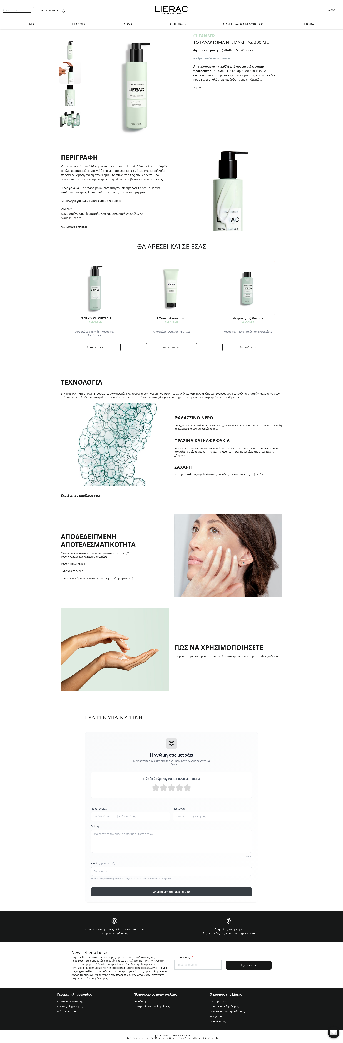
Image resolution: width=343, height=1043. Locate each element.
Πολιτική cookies (67, 1011)
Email (103, 863)
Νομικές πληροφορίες (70, 1006)
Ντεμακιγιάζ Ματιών (247, 318)
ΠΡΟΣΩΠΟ (79, 24)
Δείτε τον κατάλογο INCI (82, 496)
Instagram (216, 1016)
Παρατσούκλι (99, 808)
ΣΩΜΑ (128, 24)
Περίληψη (179, 808)
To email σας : (183, 957)
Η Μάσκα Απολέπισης (171, 318)
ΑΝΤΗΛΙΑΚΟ (178, 24)
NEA (32, 24)
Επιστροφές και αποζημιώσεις (151, 1006)
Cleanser (95, 321)
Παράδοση (139, 1001)
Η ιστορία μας (218, 1001)
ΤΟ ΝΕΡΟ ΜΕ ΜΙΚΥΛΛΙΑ (95, 318)
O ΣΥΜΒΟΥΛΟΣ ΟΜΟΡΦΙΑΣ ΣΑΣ (243, 24)
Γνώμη (95, 826)
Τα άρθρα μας (218, 1021)
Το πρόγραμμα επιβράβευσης (227, 1011)
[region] (70, 86)
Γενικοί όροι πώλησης (70, 1001)
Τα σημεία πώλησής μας (224, 1006)
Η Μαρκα (307, 24)
